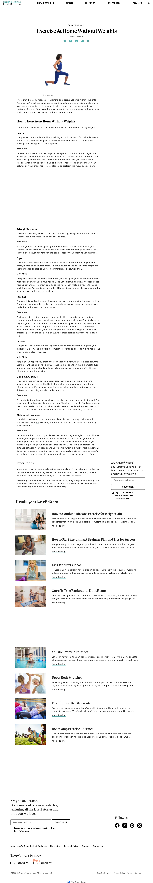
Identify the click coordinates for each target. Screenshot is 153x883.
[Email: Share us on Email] (82, 41)
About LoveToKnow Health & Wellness (28, 846)
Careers (85, 846)
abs (37, 422)
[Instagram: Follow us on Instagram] (140, 825)
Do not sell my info (104, 873)
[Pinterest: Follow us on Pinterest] (132, 825)
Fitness (69, 3)
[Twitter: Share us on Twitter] (71, 41)
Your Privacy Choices (78, 882)
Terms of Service (134, 873)
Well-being (137, 3)
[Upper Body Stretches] (30, 683)
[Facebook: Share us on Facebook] (65, 41)
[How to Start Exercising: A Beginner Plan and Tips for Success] (30, 545)
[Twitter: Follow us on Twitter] (125, 825)
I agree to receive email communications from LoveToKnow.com (124, 496)
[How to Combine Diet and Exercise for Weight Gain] (30, 519)
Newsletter (55, 846)
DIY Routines (79, 25)
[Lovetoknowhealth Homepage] (12, 3)
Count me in (128, 487)
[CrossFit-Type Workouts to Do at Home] (30, 596)
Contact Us (98, 846)
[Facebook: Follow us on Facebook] (117, 825)
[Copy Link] (88, 41)
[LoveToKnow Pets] (42, 861)
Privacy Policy (119, 873)
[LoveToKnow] (19, 861)
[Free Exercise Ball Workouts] (30, 708)
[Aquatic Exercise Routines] (30, 657)
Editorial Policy (71, 846)
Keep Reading (59, 525)
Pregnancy (90, 3)
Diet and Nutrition (45, 3)
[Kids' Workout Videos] (30, 570)
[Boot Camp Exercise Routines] (30, 734)
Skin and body (114, 3)
